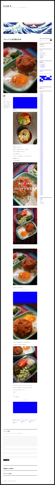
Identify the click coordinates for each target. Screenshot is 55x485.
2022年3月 (41, 139)
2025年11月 (41, 101)
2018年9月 (41, 175)
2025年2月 (41, 109)
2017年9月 (41, 185)
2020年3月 (41, 159)
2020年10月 (41, 153)
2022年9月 (41, 134)
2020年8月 (41, 155)
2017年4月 (41, 189)
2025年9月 (41, 103)
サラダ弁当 (7, 102)
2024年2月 (41, 119)
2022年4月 (41, 138)
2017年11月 (41, 183)
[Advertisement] (28, 15)
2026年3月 (41, 98)
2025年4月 (41, 107)
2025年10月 (41, 102)
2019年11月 (41, 163)
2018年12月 (41, 172)
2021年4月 (41, 148)
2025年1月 (41, 110)
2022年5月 (41, 137)
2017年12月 (41, 182)
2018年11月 (41, 173)
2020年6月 (41, 157)
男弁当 (41, 56)
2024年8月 (41, 114)
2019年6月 (41, 167)
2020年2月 (41, 160)
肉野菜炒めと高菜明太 (42, 66)
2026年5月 (41, 96)
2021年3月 (41, 149)
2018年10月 (41, 174)
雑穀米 (8, 107)
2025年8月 (41, 104)
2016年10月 (41, 194)
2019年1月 (41, 171)
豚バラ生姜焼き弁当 (42, 64)
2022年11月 (41, 132)
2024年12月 (41, 111)
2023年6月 (41, 126)
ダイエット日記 (42, 53)
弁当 (6, 105)
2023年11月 (41, 122)
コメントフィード (42, 202)
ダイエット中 (6, 103)
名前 (4, 447)
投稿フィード (41, 201)
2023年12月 (41, 121)
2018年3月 (41, 180)
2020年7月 (41, 156)
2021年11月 (41, 142)
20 (47, 79)
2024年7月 (41, 115)
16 (40, 79)
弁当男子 (8, 105)
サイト (4, 455)
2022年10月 (41, 133)
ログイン (41, 200)
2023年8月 (41, 124)
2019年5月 (41, 168)
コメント (4, 435)
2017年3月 (41, 190)
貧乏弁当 (6, 107)
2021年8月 (41, 145)
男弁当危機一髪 (7, 6)
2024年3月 (41, 118)
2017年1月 (41, 192)
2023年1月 (41, 130)
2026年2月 (41, 99)
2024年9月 (41, 113)
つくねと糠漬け (42, 65)
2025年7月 (41, 105)
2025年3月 (41, 108)
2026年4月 (41, 97)
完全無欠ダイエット (42, 55)
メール (4, 451)
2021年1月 (41, 151)
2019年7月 (41, 166)
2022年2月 (41, 140)
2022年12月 (41, 131)
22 (50, 79)
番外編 (41, 57)
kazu (4, 97)
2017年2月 (41, 191)
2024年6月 (41, 116)
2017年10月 (41, 184)
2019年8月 (41, 165)
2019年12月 (41, 162)
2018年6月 (41, 177)
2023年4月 (41, 128)
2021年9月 (41, 144)
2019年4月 (41, 169)
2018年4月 (41, 179)
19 (45, 79)
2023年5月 (41, 127)
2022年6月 (41, 136)
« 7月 (42, 83)
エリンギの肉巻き (42, 67)
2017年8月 (41, 186)
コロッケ (5, 102)
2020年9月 (41, 154)
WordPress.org (42, 203)
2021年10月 (41, 143)
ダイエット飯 (7, 104)
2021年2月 (41, 150)
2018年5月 (41, 178)
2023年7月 (41, 125)
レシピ (41, 54)
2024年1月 (41, 120)
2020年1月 (41, 161)
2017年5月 (41, 188)
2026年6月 (41, 95)
